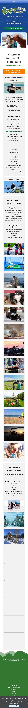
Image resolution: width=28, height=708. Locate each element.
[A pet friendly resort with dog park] (14, 304)
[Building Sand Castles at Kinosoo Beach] (14, 457)
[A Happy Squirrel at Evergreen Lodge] (14, 338)
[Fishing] (14, 287)
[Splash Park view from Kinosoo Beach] (14, 270)
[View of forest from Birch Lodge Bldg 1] (14, 543)
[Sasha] (14, 321)
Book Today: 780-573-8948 (14, 28)
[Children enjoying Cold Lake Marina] (14, 355)
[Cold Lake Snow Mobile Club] (14, 632)
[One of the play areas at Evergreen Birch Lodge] (14, 406)
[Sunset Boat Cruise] (14, 440)
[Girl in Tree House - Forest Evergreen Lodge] (14, 372)
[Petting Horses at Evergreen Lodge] (14, 389)
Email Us (14, 696)
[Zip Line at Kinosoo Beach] (14, 423)
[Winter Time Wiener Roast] (14, 615)
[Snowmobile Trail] (14, 598)
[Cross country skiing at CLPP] (14, 564)
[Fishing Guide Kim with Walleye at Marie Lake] (14, 581)
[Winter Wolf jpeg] (14, 526)
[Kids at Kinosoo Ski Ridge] (14, 547)
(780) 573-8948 (16, 687)
